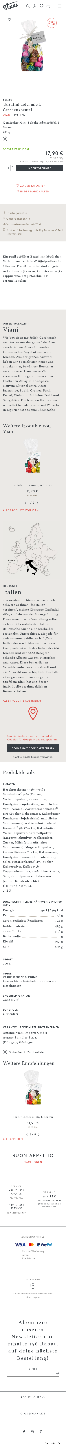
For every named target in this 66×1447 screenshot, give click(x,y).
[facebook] (24, 1432)
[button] (34, 6)
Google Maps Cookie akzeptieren (33, 748)
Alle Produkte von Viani (21, 510)
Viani (7, 115)
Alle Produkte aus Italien (22, 700)
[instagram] (32, 1432)
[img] (10, 5)
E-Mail (33, 1368)
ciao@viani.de (33, 1413)
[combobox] (52, 1443)
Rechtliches (31, 1397)
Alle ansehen (13, 1139)
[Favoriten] (41, 5)
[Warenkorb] (48, 6)
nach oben (33, 1162)
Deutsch (50, 1443)
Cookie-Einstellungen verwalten (33, 756)
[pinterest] (41, 1432)
